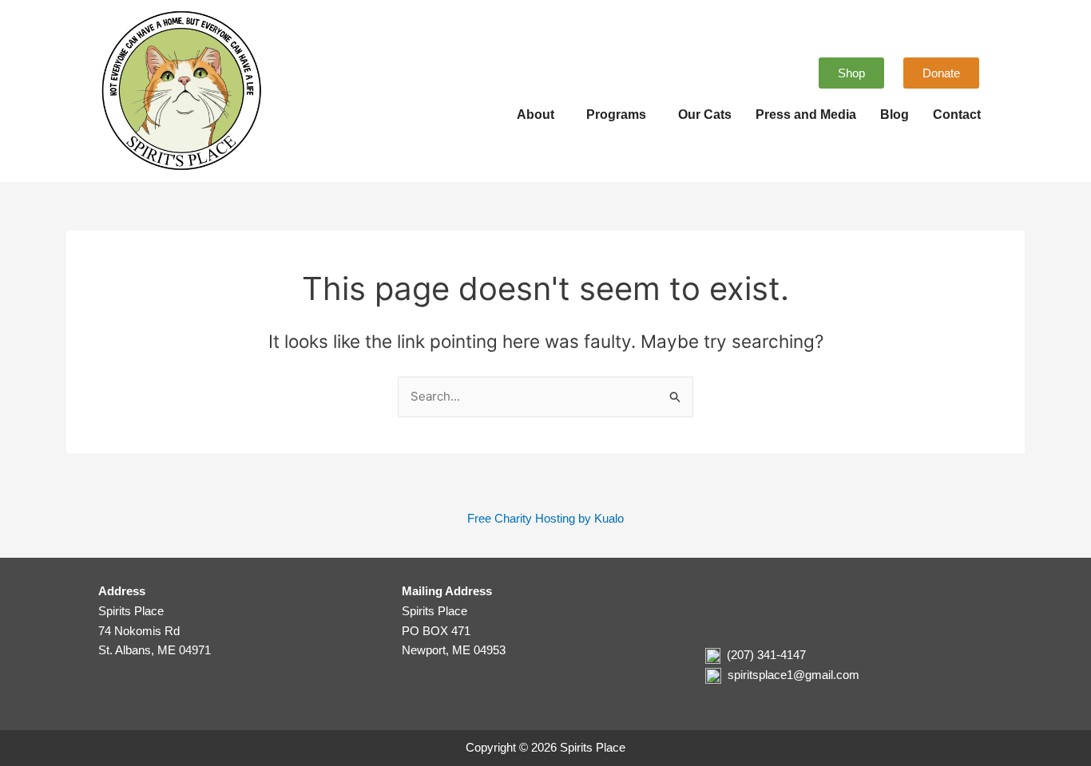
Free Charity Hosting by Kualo (545, 518)
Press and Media (806, 114)
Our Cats (705, 114)
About (535, 114)
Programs (616, 114)
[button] (539, 115)
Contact (957, 114)
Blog (894, 114)
